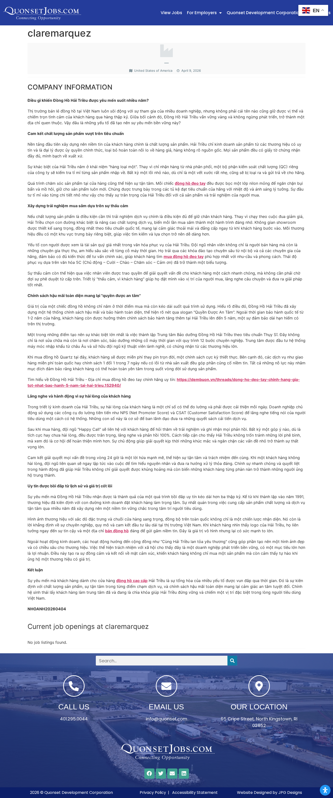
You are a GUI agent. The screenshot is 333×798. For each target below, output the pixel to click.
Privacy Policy (153, 792)
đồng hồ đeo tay (190, 183)
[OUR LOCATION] (259, 686)
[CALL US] (74, 686)
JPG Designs (290, 792)
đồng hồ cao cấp (131, 580)
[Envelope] (172, 773)
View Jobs (171, 13)
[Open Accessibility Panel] (325, 790)
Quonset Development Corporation (264, 13)
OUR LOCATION (259, 707)
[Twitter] (161, 773)
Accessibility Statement (195, 792)
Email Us (166, 707)
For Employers (202, 13)
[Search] (232, 660)
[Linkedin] (184, 773)
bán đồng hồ (117, 530)
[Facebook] (149, 773)
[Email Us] (166, 686)
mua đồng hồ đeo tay (184, 256)
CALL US (73, 707)
